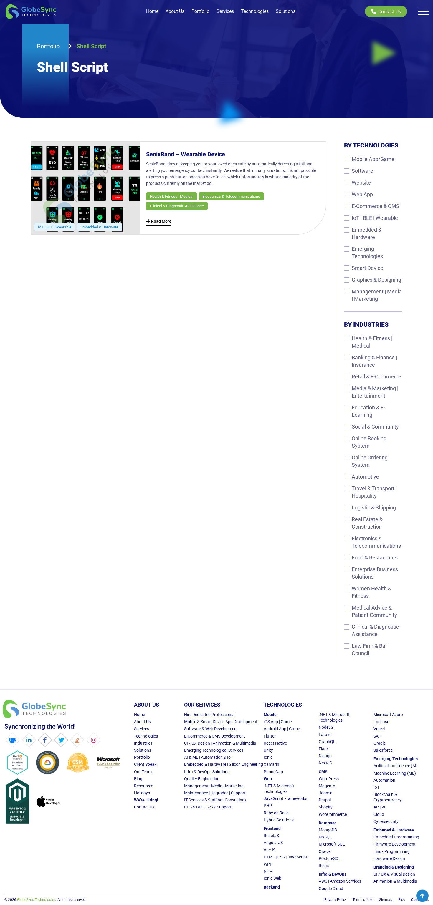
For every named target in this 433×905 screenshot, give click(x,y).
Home (152, 11)
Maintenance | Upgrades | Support (215, 793)
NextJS (325, 762)
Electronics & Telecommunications (376, 542)
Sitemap (385, 900)
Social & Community (375, 427)
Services (225, 11)
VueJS (269, 850)
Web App (362, 194)
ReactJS (271, 835)
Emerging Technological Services (213, 750)
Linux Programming (391, 851)
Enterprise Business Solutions (375, 573)
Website (361, 183)
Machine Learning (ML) (394, 773)
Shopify (326, 807)
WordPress (329, 778)
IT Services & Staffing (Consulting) (215, 800)
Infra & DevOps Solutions (206, 771)
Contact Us (389, 11)
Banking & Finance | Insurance (374, 361)
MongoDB (328, 830)
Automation (384, 780)
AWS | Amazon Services (340, 881)
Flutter (270, 736)
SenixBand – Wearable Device (185, 154)
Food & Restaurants (375, 557)
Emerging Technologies (367, 252)
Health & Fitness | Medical (372, 342)
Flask (323, 748)
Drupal (325, 800)
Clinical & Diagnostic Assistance (375, 630)
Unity (268, 750)
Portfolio (200, 11)
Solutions (285, 11)
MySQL (325, 837)
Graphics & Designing (376, 280)
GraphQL (327, 741)
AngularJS (273, 842)
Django (325, 755)
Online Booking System (369, 442)
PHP (268, 805)
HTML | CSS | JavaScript (285, 857)
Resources (143, 785)
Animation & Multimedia (395, 881)
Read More (158, 222)
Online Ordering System (370, 461)
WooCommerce (333, 814)
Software (362, 171)
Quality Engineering (201, 778)
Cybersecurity (386, 821)
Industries (143, 743)
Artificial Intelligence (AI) (395, 765)
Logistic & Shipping (374, 507)
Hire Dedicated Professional (209, 714)
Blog (138, 778)
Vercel (379, 728)
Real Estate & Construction (367, 523)
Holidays (142, 793)
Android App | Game (282, 728)
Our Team (143, 771)
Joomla (326, 793)
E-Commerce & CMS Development (214, 736)
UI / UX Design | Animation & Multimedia (220, 743)
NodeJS (326, 727)
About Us (175, 11)
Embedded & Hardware (366, 233)
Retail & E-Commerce (376, 376)
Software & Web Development (211, 728)
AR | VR (380, 807)
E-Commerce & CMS (375, 206)
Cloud (378, 814)
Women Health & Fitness (371, 592)
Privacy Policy (335, 900)
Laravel (325, 734)
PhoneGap (273, 771)
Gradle (379, 743)
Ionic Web (272, 878)
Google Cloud (331, 888)
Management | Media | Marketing (377, 295)
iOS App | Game (278, 721)
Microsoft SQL (332, 844)
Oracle (324, 851)
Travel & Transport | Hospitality (374, 492)
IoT (376, 787)
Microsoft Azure (388, 714)
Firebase (381, 721)
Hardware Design (389, 858)
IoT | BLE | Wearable (375, 218)
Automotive (365, 477)
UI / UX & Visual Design (394, 874)
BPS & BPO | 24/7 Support (208, 807)
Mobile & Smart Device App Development (220, 721)
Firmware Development (394, 844)
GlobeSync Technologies (36, 900)
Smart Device (367, 268)
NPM (268, 871)
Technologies (255, 11)
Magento (327, 785)
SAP (377, 736)
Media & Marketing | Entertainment (375, 392)
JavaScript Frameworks (285, 798)
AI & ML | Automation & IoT (208, 757)
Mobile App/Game (373, 159)
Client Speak (145, 764)
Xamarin (271, 764)
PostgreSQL (330, 858)
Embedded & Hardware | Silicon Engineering (223, 764)
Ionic (268, 757)
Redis (324, 865)
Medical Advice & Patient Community (374, 611)
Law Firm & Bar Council (369, 649)
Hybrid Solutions (279, 820)
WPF (268, 864)
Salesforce (383, 750)
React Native (275, 743)
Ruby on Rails (276, 813)
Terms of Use (363, 900)
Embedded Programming (396, 837)
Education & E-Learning (368, 411)
